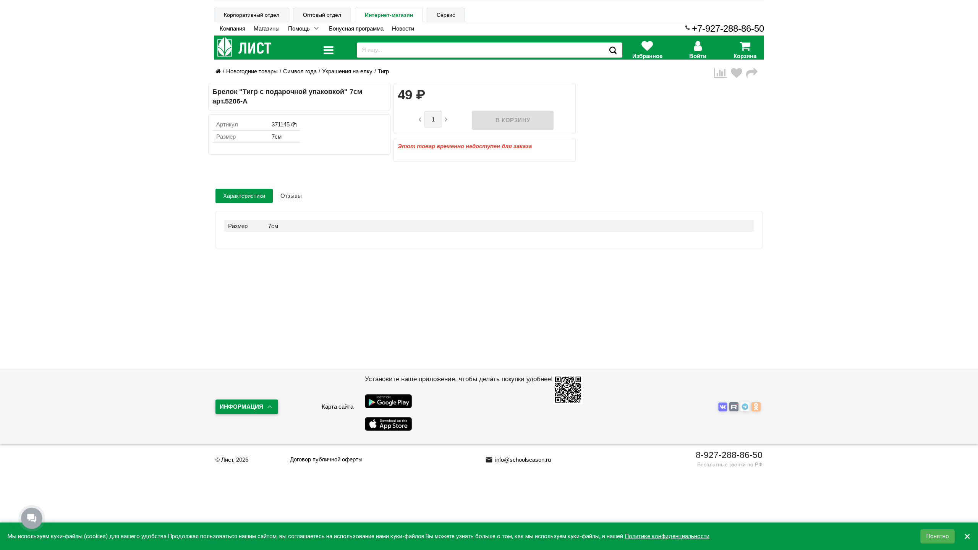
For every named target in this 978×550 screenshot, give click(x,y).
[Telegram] (745, 407)
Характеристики (244, 195)
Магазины (267, 28)
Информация (241, 406)
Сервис (446, 15)
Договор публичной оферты (326, 459)
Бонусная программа (356, 28)
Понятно (937, 536)
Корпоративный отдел (251, 15)
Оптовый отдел (322, 15)
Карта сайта (337, 406)
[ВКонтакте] (723, 407)
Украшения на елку (347, 71)
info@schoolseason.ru (518, 459)
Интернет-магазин (389, 15)
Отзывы (291, 195)
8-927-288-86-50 (729, 455)
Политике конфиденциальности (667, 536)
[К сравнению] (722, 73)
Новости (403, 28)
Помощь (299, 28)
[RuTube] (734, 407)
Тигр (383, 71)
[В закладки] (738, 73)
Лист (227, 459)
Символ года (300, 71)
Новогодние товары (252, 71)
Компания (232, 28)
